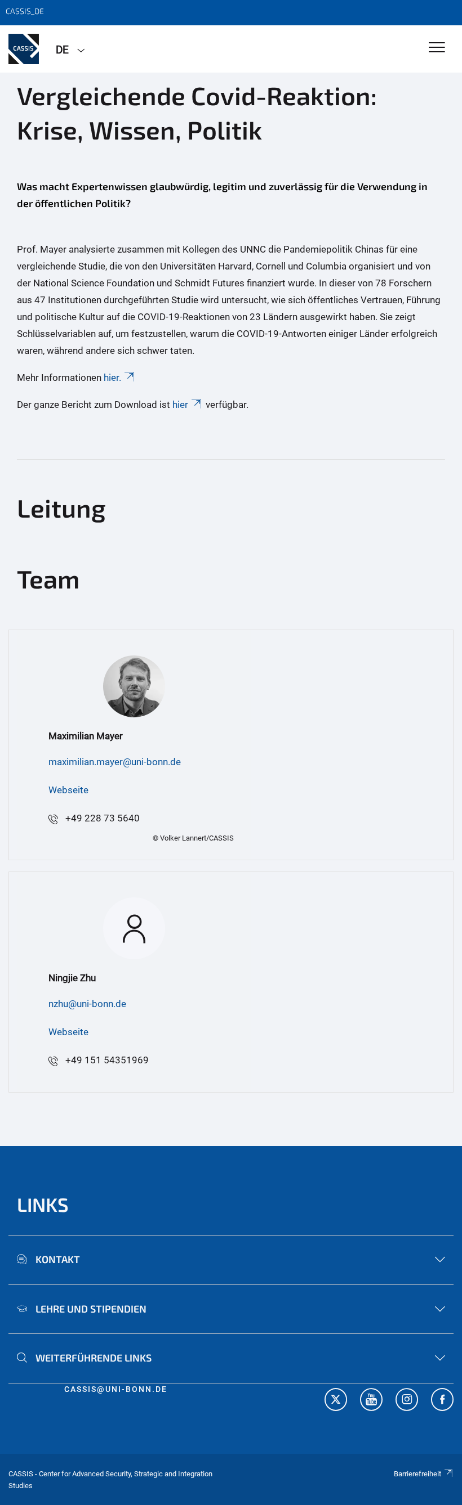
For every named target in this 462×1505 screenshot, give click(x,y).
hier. (112, 377)
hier (180, 404)
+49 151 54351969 (107, 1060)
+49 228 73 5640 (102, 818)
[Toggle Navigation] (437, 48)
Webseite (68, 790)
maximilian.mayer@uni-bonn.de (114, 761)
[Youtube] (371, 1400)
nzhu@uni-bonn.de (87, 1003)
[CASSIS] (23, 49)
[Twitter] (336, 1400)
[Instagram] (407, 1400)
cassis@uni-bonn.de (115, 1389)
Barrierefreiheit (417, 1474)
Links (43, 1204)
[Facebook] (442, 1400)
